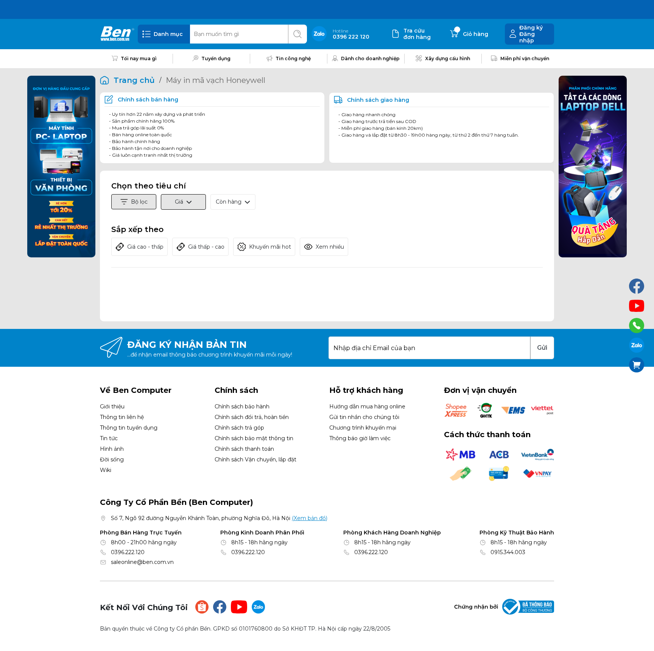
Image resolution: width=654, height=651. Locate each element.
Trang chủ (134, 80)
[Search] (297, 34)
